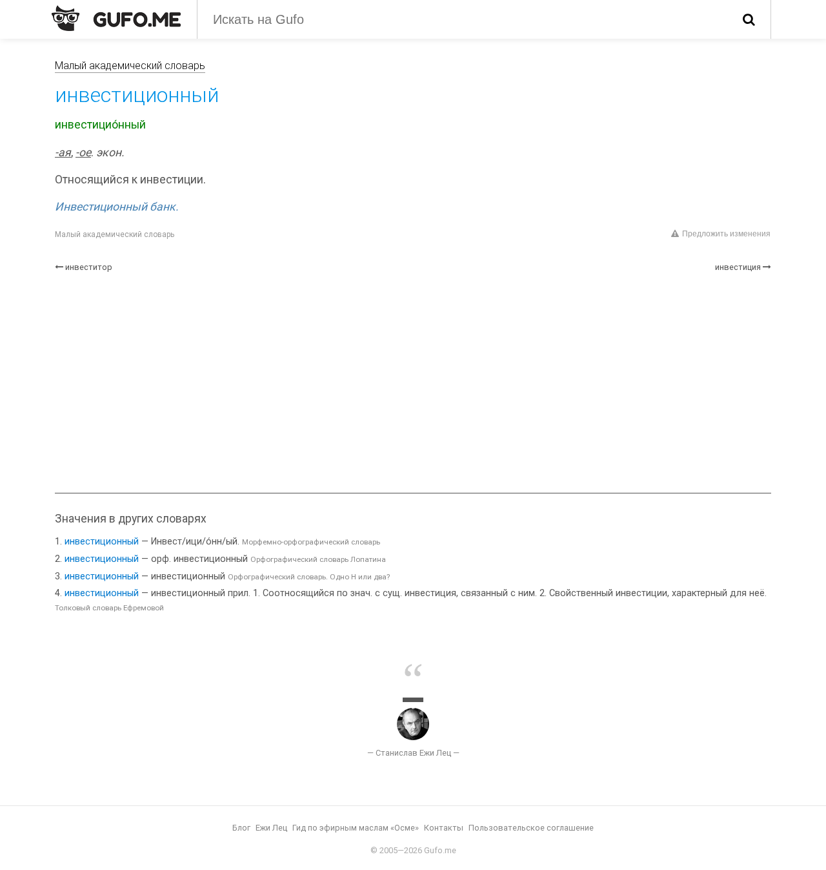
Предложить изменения (726, 233)
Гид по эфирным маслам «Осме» (355, 828)
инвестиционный (102, 541)
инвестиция (738, 267)
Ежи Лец (271, 828)
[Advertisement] (413, 383)
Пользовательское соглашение (531, 828)
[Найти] (749, 19)
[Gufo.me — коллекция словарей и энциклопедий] (116, 18)
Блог (241, 828)
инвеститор (88, 267)
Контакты (443, 828)
